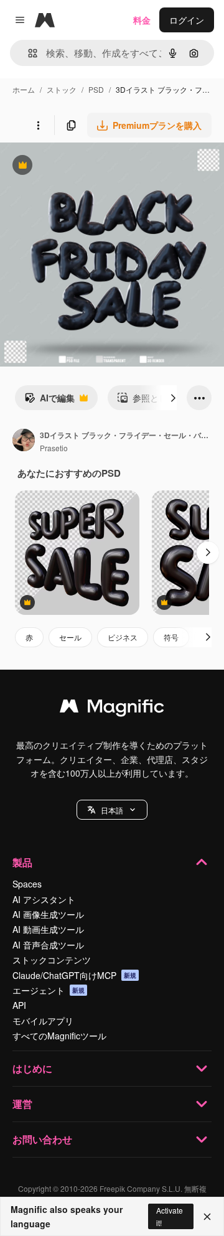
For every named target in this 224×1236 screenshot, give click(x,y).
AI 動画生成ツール (48, 929)
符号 (171, 637)
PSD (96, 89)
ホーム (23, 89)
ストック (62, 89)
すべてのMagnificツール (59, 1035)
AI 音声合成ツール (48, 945)
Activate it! (169, 1216)
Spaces (27, 884)
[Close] (207, 1216)
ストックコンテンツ (51, 959)
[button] (112, 810)
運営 (22, 1104)
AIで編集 (49, 400)
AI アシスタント (43, 899)
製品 (22, 862)
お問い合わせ (42, 1139)
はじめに (32, 1068)
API (19, 1005)
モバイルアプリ (42, 1020)
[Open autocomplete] (28, 53)
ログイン (186, 20)
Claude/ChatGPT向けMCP (74, 975)
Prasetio (54, 447)
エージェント (48, 990)
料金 (142, 20)
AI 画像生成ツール (48, 914)
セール (70, 637)
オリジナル (85, 166)
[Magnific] (112, 709)
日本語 (112, 810)
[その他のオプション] (38, 125)
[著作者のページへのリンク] (23, 441)
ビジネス (123, 637)
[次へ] (173, 397)
